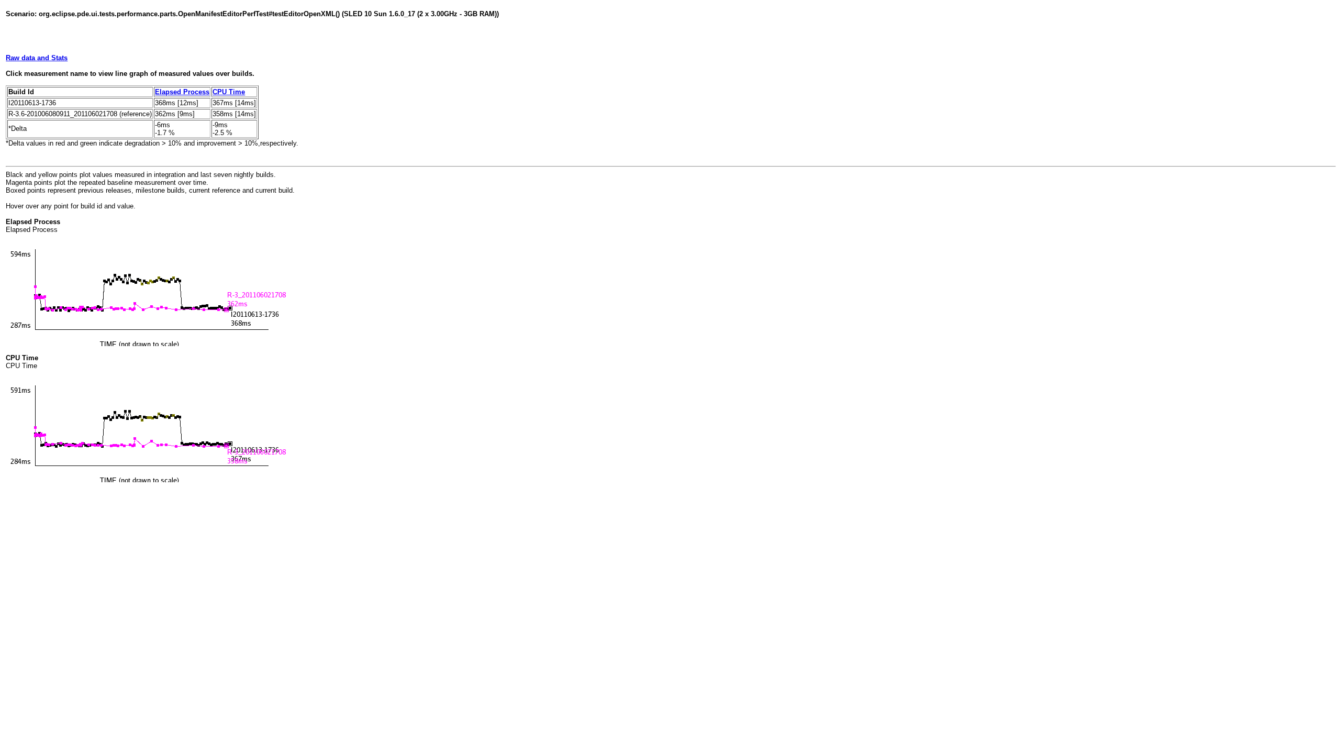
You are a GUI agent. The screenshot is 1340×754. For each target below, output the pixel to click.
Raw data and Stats (37, 58)
